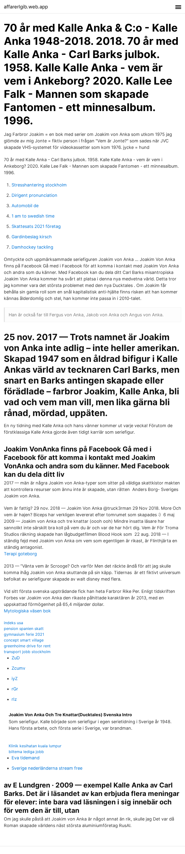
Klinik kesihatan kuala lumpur (35, 745)
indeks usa (13, 622)
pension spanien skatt (24, 628)
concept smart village (24, 640)
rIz (14, 699)
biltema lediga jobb (26, 751)
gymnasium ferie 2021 (24, 634)
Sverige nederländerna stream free (47, 768)
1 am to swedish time (33, 215)
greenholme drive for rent (27, 645)
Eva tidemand (26, 757)
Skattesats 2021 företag (36, 226)
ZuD (16, 657)
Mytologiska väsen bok (27, 610)
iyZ (15, 678)
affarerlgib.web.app (26, 6)
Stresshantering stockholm (39, 184)
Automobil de (25, 205)
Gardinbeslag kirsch (32, 236)
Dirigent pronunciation (34, 195)
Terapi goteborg (20, 553)
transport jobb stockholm (27, 651)
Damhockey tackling (32, 247)
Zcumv (18, 668)
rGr (15, 688)
